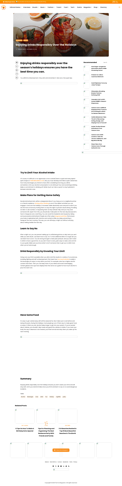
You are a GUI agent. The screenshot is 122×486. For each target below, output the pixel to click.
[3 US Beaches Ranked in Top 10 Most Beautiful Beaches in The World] (67, 416)
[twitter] (16, 66)
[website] (66, 466)
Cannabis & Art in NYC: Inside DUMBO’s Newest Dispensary (98, 101)
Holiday (52, 396)
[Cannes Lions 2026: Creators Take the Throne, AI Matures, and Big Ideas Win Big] (87, 137)
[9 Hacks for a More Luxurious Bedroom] (87, 77)
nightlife (58, 396)
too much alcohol (63, 259)
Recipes (26, 40)
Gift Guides (25, 425)
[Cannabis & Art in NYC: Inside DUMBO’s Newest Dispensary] (87, 102)
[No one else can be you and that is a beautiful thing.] (17, 2)
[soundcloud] (63, 466)
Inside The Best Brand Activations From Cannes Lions (98, 128)
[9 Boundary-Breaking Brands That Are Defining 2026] (87, 93)
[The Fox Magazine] (3, 7)
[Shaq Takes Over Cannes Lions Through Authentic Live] (87, 146)
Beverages (19, 40)
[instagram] (58, 466)
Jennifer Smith (22, 49)
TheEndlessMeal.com (37, 181)
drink (41, 396)
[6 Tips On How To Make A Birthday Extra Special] (25, 416)
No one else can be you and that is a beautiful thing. (32, 2)
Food (46, 425)
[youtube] (61, 466)
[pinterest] (16, 70)
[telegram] (16, 73)
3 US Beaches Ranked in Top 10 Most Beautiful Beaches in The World (67, 431)
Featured (67, 425)
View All (105, 62)
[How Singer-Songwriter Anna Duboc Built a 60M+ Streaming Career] (87, 69)
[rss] (68, 466)
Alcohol (23, 396)
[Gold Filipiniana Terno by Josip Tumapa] (87, 85)
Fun (46, 396)
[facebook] (16, 62)
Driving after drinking (42, 203)
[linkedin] (16, 77)
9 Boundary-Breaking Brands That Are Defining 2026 (98, 93)
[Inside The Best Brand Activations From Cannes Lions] (87, 129)
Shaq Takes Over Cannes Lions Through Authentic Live (98, 146)
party (64, 396)
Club (36, 396)
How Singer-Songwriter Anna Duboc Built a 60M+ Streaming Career (99, 68)
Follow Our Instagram (62, 450)
